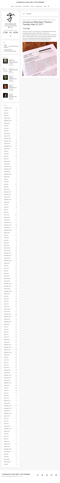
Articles (32, 6)
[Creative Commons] (37, 475)
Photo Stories (18, 6)
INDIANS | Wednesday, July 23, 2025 (13, 79)
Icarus (21, 476)
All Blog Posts (39, 6)
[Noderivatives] (51, 475)
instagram (34, 19)
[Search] (48, 6)
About (45, 6)
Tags (24, 13)
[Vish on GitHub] (56, 475)
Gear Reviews (26, 6)
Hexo (18, 476)
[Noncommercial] (47, 475)
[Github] (10, 36)
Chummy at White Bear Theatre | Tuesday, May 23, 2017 (37, 23)
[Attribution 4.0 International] (42, 475)
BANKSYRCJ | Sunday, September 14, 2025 (13, 62)
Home (12, 6)
